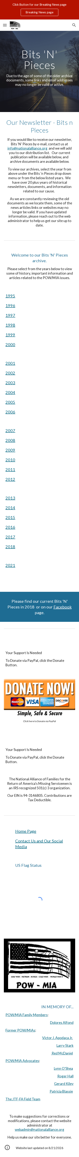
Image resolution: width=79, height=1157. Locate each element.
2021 (10, 565)
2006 (10, 411)
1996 (10, 305)
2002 (10, 372)
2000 (10, 344)
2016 (10, 527)
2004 (10, 392)
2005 (10, 402)
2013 (10, 497)
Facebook (62, 606)
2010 (10, 459)
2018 (10, 546)
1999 (10, 334)
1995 (10, 295)
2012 (10, 479)
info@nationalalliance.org (27, 148)
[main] (39, 71)
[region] (39, 9)
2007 (10, 430)
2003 (10, 382)
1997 (10, 315)
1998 (10, 324)
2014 (10, 507)
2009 (10, 449)
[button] (5, 25)
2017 (10, 536)
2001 (10, 363)
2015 (10, 517)
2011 (10, 469)
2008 (10, 440)
